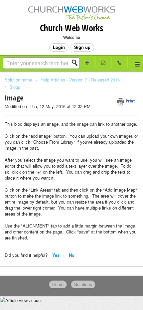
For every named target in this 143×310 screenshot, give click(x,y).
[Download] (59, 149)
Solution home (19, 80)
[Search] (76, 63)
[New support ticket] (87, 62)
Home (58, 284)
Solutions (83, 284)
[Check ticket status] (103, 62)
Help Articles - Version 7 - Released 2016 (80, 80)
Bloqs (14, 87)
